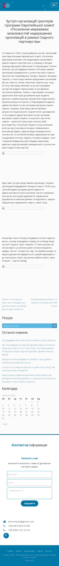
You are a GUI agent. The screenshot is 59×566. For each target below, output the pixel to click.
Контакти (48, 551)
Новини (40, 551)
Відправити (29, 503)
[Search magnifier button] (54, 325)
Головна (10, 551)
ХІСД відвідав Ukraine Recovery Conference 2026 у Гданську (29, 340)
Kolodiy (33, 557)
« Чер (4, 424)
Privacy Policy (29, 560)
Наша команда (29, 551)
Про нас (19, 551)
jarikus (27, 557)
